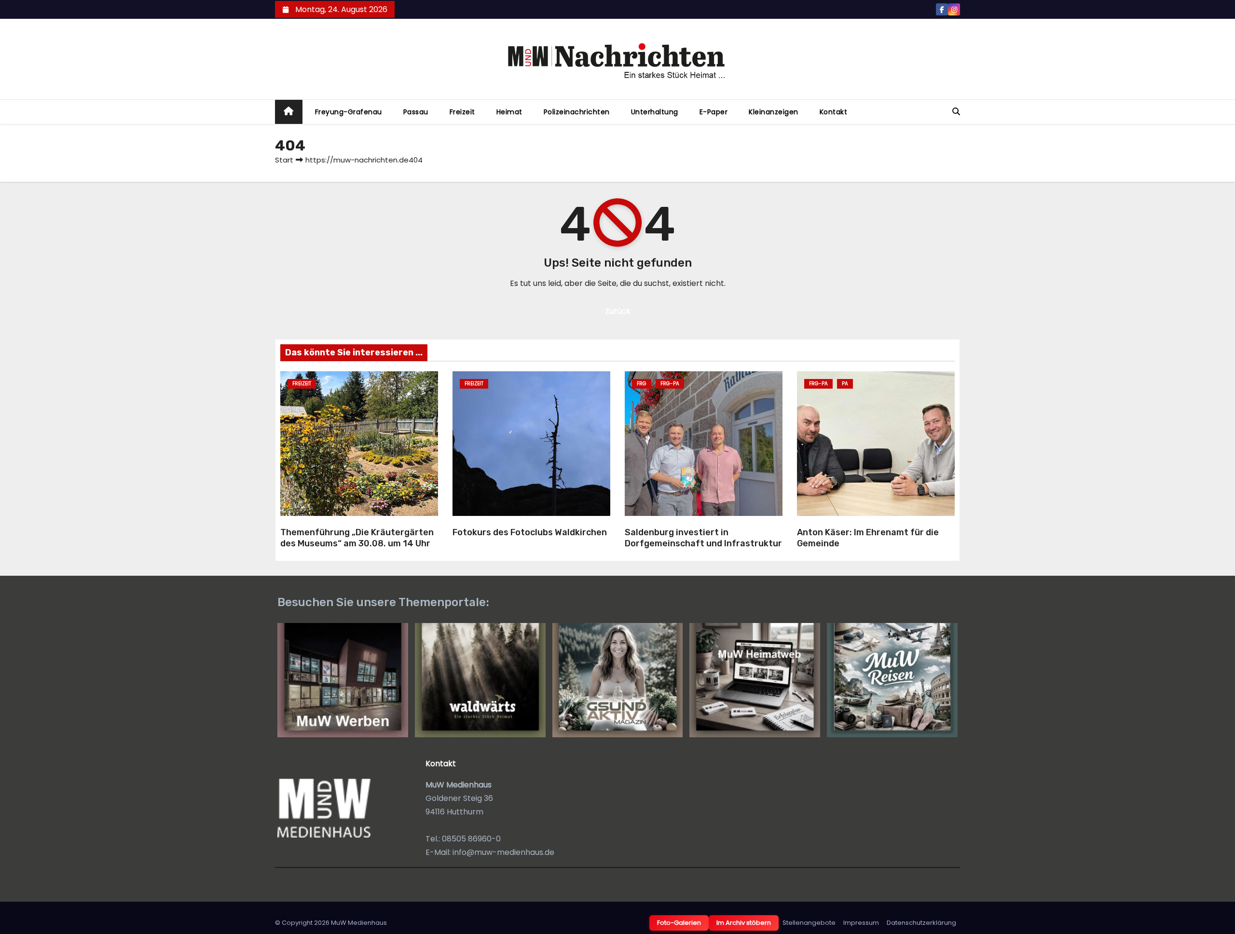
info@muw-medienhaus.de (503, 852)
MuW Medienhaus (359, 922)
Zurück (618, 311)
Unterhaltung (654, 112)
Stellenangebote (809, 922)
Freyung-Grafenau (348, 112)
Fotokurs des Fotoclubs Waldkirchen (530, 532)
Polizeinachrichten (577, 112)
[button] (956, 111)
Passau (415, 112)
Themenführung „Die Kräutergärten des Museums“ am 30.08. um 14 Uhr (357, 538)
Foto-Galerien (679, 922)
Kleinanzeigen (773, 112)
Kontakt (834, 112)
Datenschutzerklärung (921, 922)
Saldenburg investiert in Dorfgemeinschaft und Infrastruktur (703, 538)
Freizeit (462, 112)
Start (284, 160)
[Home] (288, 112)
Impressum (861, 922)
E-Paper (714, 112)
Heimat (509, 112)
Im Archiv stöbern (743, 922)
